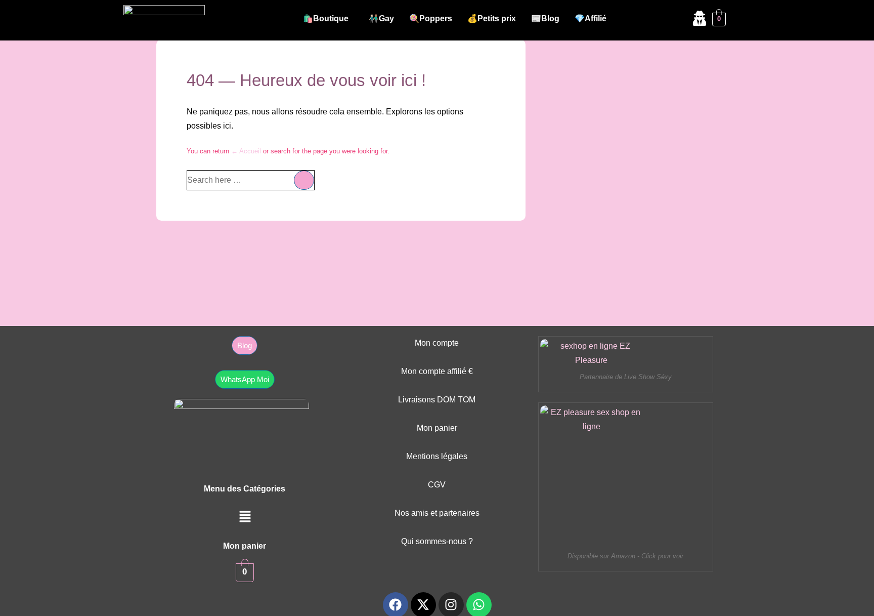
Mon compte (437, 343)
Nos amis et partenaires (437, 513)
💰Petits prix (491, 18)
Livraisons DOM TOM (436, 399)
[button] (328, 18)
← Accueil (246, 151)
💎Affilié (590, 18)
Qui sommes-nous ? (437, 541)
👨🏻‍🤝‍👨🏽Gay (381, 18)
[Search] (304, 180)
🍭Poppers (430, 18)
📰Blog (545, 18)
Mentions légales (436, 456)
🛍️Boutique (325, 18)
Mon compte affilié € (437, 371)
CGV (437, 484)
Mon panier (437, 428)
